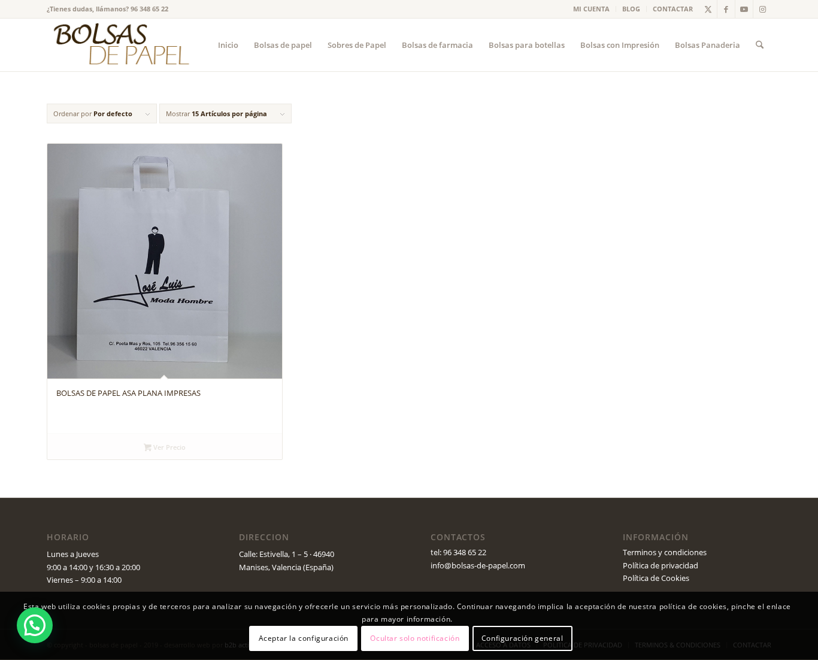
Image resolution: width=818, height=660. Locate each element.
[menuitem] (591, 9)
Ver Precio (169, 447)
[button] (35, 625)
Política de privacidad (660, 565)
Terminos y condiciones (665, 552)
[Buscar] (759, 45)
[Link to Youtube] (744, 9)
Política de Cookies (656, 578)
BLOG (631, 8)
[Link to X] (708, 9)
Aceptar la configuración (304, 639)
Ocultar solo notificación (414, 639)
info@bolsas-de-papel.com (478, 565)
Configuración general (522, 639)
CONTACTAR (673, 8)
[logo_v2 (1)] (120, 45)
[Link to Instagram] (762, 9)
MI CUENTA (591, 8)
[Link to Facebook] (726, 9)
